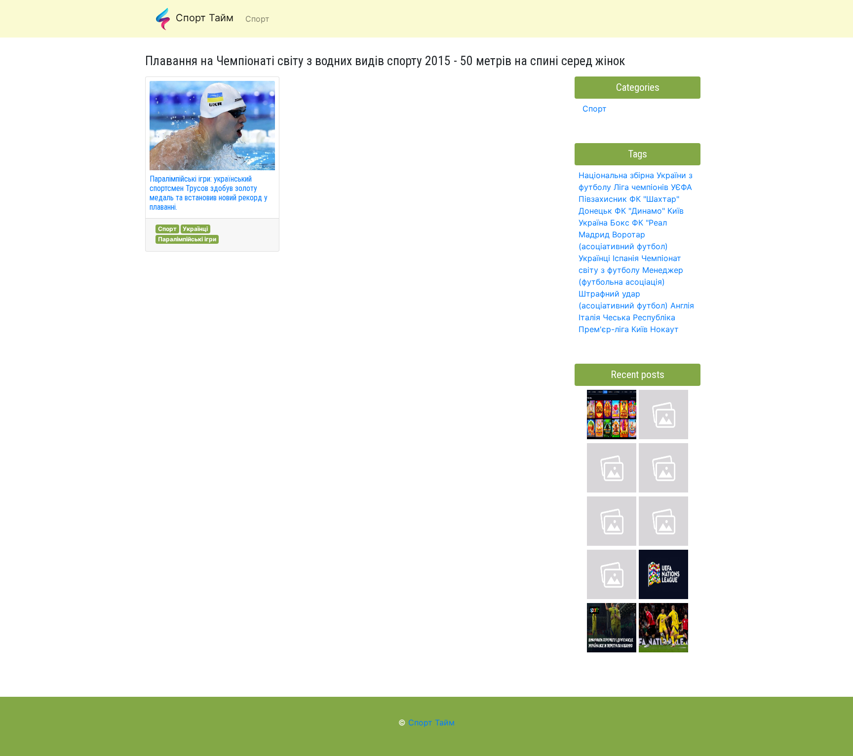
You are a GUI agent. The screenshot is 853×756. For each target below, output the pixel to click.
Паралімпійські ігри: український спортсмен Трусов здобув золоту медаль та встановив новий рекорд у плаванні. (209, 193)
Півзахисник (603, 199)
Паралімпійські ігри (187, 239)
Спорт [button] (257, 19)
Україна (593, 222)
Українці (195, 228)
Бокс (619, 222)
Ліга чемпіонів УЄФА (653, 187)
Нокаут (664, 329)
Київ (639, 329)
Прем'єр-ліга (604, 329)
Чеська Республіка (639, 317)
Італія (589, 317)
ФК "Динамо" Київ (649, 211)
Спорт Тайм (203, 18)
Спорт (167, 228)
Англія (682, 305)
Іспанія (626, 258)
